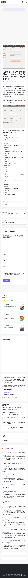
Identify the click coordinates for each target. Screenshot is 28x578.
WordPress (10, 575)
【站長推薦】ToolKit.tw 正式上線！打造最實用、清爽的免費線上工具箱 (13, 428)
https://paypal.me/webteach (10, 397)
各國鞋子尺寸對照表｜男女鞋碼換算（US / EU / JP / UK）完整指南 (13, 541)
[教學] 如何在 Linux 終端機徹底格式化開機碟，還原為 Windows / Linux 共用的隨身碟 (13, 413)
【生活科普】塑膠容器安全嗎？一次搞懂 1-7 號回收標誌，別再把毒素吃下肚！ (13, 507)
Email (4, 260)
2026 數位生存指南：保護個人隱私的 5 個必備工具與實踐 (14, 464)
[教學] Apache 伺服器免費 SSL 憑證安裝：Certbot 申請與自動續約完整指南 (12, 408)
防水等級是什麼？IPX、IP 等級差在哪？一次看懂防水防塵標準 (14, 518)
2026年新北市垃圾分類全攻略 (9, 491)
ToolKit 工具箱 (8, 448)
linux (13, 201)
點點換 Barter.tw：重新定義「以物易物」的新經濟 (13, 418)
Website (5, 266)
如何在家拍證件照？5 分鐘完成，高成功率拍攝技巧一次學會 (13, 452)
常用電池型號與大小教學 (8, 475)
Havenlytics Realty (22, 575)
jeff (12, 81)
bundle (8, 201)
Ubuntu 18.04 (19, 201)
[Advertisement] (14, 27)
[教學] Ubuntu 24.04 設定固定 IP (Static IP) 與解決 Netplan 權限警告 (13, 423)
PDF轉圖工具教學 (6, 501)
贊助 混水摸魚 (5, 392)
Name (4, 254)
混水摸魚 (3, 2)
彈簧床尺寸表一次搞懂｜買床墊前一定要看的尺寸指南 (13, 530)
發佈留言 (6, 280)
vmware (5, 204)
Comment (5, 242)
